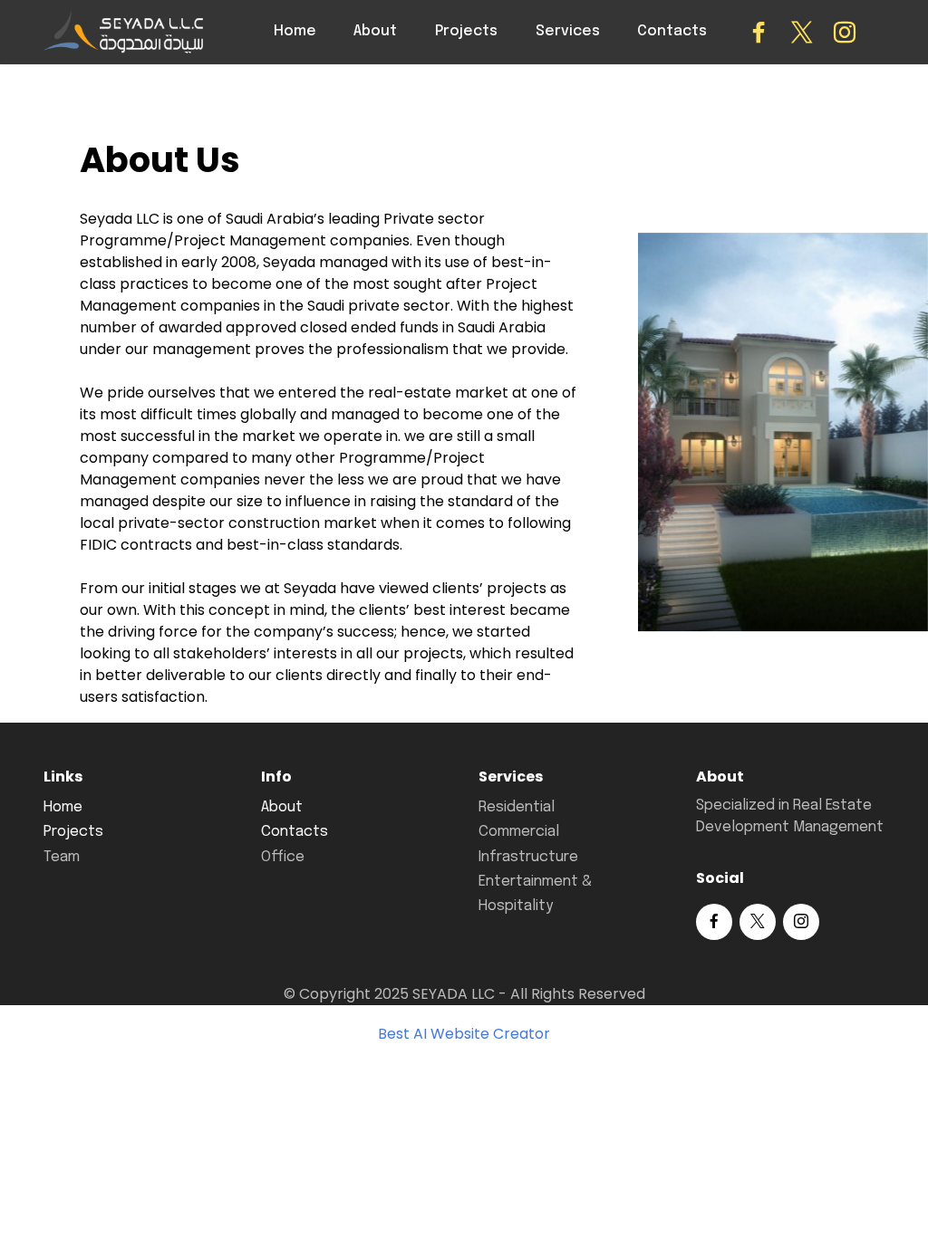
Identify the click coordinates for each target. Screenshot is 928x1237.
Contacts (672, 31)
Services (568, 31)
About (375, 31)
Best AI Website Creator (464, 1034)
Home (295, 31)
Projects (466, 31)
